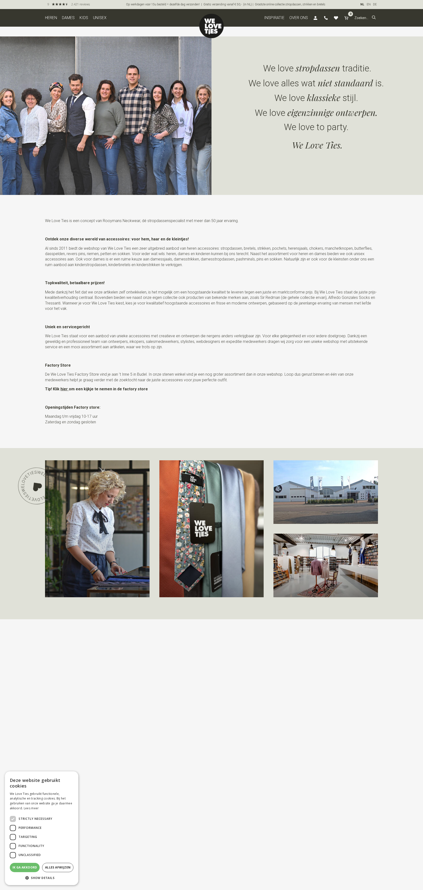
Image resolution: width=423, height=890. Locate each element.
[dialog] (41, 828)
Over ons (298, 17)
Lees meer (31, 808)
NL (362, 4)
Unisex (99, 17)
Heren (51, 17)
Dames (68, 17)
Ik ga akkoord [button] (24, 867)
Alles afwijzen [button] (58, 867)
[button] (374, 17)
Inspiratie (274, 17)
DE (375, 4)
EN (369, 4)
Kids (84, 17)
